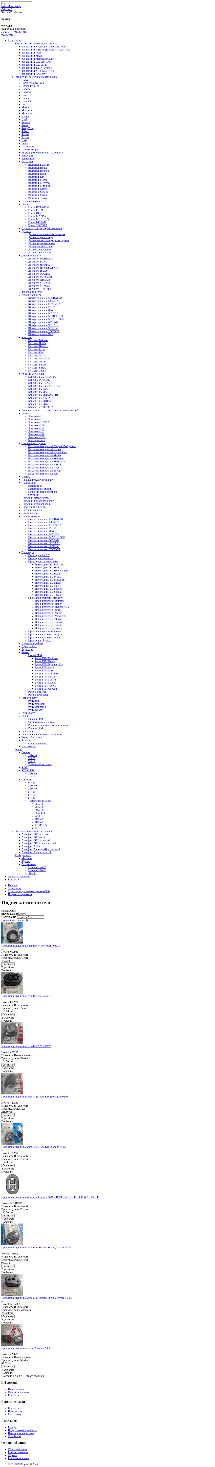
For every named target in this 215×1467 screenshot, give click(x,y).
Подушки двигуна (32, 510)
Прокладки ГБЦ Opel (47, 585)
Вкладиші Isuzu (37, 173)
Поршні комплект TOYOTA (44, 549)
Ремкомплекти (30, 697)
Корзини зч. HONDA (40, 382)
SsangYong (28, 128)
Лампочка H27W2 (38, 422)
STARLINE (28, 770)
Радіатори (27, 649)
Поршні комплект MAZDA (43, 534)
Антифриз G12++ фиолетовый (39, 843)
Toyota (25, 137)
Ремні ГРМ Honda (45, 661)
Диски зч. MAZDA (39, 273)
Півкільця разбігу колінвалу (37, 479)
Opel (24, 119)
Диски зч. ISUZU (38, 270)
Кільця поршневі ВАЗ (40, 334)
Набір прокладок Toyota (48, 628)
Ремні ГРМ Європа (46, 688)
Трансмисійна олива (40, 764)
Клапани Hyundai (38, 346)
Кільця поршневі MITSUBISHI (46, 319)
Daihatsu (26, 92)
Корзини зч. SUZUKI (40, 404)
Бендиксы (27, 155)
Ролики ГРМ (35, 728)
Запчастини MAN (32, 55)
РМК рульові (35, 709)
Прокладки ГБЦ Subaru (48, 588)
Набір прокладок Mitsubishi (50, 616)
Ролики (26, 715)
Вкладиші (27, 161)
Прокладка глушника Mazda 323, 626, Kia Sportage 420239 (34, 1096)
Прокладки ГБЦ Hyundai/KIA (52, 570)
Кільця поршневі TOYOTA (43, 331)
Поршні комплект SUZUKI (43, 546)
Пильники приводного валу (38, 500)
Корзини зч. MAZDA (40, 391)
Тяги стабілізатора (32, 737)
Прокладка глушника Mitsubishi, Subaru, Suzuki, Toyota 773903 (37, 1247)
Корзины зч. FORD (39, 379)
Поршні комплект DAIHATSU (45, 519)
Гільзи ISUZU (36, 210)
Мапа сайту (14, 1414)
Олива (18, 749)
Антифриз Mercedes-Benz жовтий (41, 849)
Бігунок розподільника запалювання (42, 152)
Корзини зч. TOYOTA (41, 407)
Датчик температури (40, 246)
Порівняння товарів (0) (14, 920)
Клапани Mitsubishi (39, 358)
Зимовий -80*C (37, 870)
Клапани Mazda (37, 355)
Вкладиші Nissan (37, 188)
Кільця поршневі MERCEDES (45, 316)
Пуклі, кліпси (29, 646)
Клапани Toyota (37, 370)
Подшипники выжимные (42, 491)
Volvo (25, 143)
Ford (24, 95)
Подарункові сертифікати (22, 1430)
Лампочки (27, 413)
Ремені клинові (37, 691)
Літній (32, 873)
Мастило (27, 858)
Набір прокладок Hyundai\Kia (52, 606)
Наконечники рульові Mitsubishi (46, 461)
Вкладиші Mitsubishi (39, 185)
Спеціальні (14, 1436)
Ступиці (33, 494)
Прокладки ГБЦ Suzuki (48, 591)
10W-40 (32, 755)
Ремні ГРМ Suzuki (45, 682)
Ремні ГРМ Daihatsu (46, 658)
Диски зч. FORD (37, 261)
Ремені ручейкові (38, 694)
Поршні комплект (32, 516)
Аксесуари (28, 146)
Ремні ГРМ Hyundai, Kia (49, 664)
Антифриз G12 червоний (36, 840)
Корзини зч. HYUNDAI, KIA (45, 385)
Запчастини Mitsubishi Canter (38, 58)
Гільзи (25, 204)
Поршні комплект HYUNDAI (45, 525)
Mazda (25, 107)
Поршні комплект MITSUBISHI (46, 537)
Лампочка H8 (36, 434)
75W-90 (39, 806)
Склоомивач (29, 864)
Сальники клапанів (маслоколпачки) (42, 734)
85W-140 (40, 812)
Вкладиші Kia (36, 176)
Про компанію (16, 1389)
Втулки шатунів (31, 201)
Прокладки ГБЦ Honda (48, 567)
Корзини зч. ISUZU (39, 388)
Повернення (15, 1411)
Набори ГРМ (35, 719)
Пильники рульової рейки (36, 503)
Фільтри (26, 740)
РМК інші (33, 700)
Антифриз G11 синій (34, 837)
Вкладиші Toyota (38, 198)
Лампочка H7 (36, 431)
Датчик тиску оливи (40, 249)
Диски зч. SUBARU (39, 282)
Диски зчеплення (31, 255)
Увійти (5, 6)
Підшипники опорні (40, 488)
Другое (39, 828)
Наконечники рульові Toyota (44, 470)
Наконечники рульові (34, 443)
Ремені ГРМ (35, 655)
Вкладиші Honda (37, 167)
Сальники (27, 731)
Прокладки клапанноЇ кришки (45, 631)
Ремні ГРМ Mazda (45, 670)
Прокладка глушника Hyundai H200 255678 (26, 995)
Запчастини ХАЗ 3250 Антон (38, 70)
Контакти (13, 1395)
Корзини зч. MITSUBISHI (43, 394)
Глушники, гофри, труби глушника (42, 228)
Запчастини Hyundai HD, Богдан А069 (44, 46)
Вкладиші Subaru (38, 191)
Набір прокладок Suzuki (48, 625)
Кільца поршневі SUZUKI (43, 328)
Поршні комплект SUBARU (44, 543)
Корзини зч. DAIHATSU (42, 376)
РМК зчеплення (37, 706)
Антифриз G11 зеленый (35, 834)
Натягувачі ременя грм (41, 722)
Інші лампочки (36, 440)
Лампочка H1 (36, 416)
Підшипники (29, 482)
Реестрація (15, 6)
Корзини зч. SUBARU (41, 400)
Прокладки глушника (40, 558)
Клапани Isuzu (36, 349)
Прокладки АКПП (39, 555)
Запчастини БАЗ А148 (34, 64)
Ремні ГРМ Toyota (45, 685)
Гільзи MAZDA (37, 216)
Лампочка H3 (36, 425)
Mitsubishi (27, 113)
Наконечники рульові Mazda (44, 455)
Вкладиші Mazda (37, 179)
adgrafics (17, 1464)
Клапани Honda (37, 343)
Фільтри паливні (37, 743)
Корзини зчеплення (33, 373)
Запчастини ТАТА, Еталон (37, 67)
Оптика (26, 476)
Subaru (25, 131)
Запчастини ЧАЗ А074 (34, 73)
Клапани (27, 337)
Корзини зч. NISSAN (40, 397)
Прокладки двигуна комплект (45, 597)
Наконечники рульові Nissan (44, 464)
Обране (12, 1455)
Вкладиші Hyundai (38, 170)
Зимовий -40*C (37, 867)
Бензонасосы (29, 158)
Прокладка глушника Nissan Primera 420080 (26, 1348)
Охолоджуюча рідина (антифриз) (33, 831)
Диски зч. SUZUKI (39, 285)
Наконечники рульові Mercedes (46, 458)
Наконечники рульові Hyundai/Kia (47, 452)
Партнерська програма (21, 1433)
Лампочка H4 (36, 428)
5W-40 (31, 761)
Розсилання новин (18, 1458)
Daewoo (26, 89)
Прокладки (28, 552)
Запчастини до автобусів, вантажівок (36, 43)
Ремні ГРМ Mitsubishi (47, 673)
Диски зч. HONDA (39, 264)
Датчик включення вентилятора (46, 234)
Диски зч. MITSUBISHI (41, 276)
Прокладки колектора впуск (44, 637)
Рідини (26, 861)
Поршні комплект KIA (41, 531)
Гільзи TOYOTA (37, 225)
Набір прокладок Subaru (48, 622)
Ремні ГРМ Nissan (45, 676)
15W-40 (32, 788)
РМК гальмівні (36, 703)
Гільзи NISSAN (37, 222)
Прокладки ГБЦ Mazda (48, 576)
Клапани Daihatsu (38, 340)
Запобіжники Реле (32, 291)
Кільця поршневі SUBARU (43, 325)
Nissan (25, 116)
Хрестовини (29, 746)
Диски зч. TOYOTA (39, 288)
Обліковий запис (17, 1449)
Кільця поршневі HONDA (43, 301)
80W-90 (39, 809)
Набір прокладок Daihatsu (49, 600)
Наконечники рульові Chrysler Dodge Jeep (52, 446)
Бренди (12, 1427)
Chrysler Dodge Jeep (33, 82)
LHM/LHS (41, 825)
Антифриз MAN (31, 846)
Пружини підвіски (32, 643)
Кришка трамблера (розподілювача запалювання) (50, 410)
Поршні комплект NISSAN (43, 540)
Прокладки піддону (39, 640)
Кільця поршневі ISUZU (42, 307)
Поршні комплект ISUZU (42, 528)
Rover (25, 125)
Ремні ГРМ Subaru (45, 679)
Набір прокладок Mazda (48, 613)
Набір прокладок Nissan (48, 619)
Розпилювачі (29, 712)
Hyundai (26, 101)
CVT (37, 815)
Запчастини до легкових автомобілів (36, 76)
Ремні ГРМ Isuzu (44, 667)
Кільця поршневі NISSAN (43, 322)
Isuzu (24, 104)
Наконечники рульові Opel (43, 467)
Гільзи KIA (34, 213)
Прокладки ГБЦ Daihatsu (49, 564)
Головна (12, 885)
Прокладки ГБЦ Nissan (48, 582)
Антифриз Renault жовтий (37, 852)
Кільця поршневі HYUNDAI (44, 304)
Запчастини (15, 40)
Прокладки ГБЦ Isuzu (47, 573)
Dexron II (40, 818)
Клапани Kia (35, 352)
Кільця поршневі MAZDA (43, 313)
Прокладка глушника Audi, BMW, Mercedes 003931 (30, 945)
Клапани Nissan (37, 361)
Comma (26, 752)
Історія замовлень (18, 1452)
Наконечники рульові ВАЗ (43, 473)
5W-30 (31, 758)
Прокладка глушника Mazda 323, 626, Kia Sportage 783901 (34, 1146)
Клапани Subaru (37, 364)
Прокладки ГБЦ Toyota (48, 594)
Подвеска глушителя (33, 506)
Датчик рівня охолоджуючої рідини (48, 240)
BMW (25, 79)
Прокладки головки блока (43, 561)
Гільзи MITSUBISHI (40, 219)
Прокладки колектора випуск (45, 634)
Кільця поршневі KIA (40, 310)
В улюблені (7, 967)
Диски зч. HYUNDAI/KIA (43, 267)
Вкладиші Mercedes (39, 182)
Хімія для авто (23, 855)
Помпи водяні (30, 513)
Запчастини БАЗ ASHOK (36, 61)
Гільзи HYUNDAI (38, 207)
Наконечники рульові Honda (44, 449)
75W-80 (39, 803)
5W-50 (31, 797)
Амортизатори (30, 149)
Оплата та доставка (19, 1392)
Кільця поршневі (31, 294)
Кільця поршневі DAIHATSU (45, 297)
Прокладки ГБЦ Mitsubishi (50, 579)
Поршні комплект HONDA (43, 522)
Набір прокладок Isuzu (48, 609)
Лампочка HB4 (37, 437)
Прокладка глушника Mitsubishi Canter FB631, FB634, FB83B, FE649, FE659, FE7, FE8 (50, 1197)
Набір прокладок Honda (48, 603)
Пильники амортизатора (36, 497)
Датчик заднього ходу (40, 237)
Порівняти (7, 970)
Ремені (25, 652)
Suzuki (25, 134)
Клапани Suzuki (37, 367)
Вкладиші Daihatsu (39, 164)
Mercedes (27, 110)
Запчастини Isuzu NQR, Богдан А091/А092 (46, 49)
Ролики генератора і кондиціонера (48, 725)
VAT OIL (27, 779)
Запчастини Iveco (31, 52)
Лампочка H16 (36, 419)
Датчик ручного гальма (41, 243)
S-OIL (25, 767)
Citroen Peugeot (30, 85)
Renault (26, 122)
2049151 (21, 31)
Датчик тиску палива (40, 252)
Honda (25, 98)
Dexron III (40, 821)
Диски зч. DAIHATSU (41, 258)
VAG (24, 140)
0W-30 (31, 782)
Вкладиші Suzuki (38, 195)
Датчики (26, 231)
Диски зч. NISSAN (39, 279)
